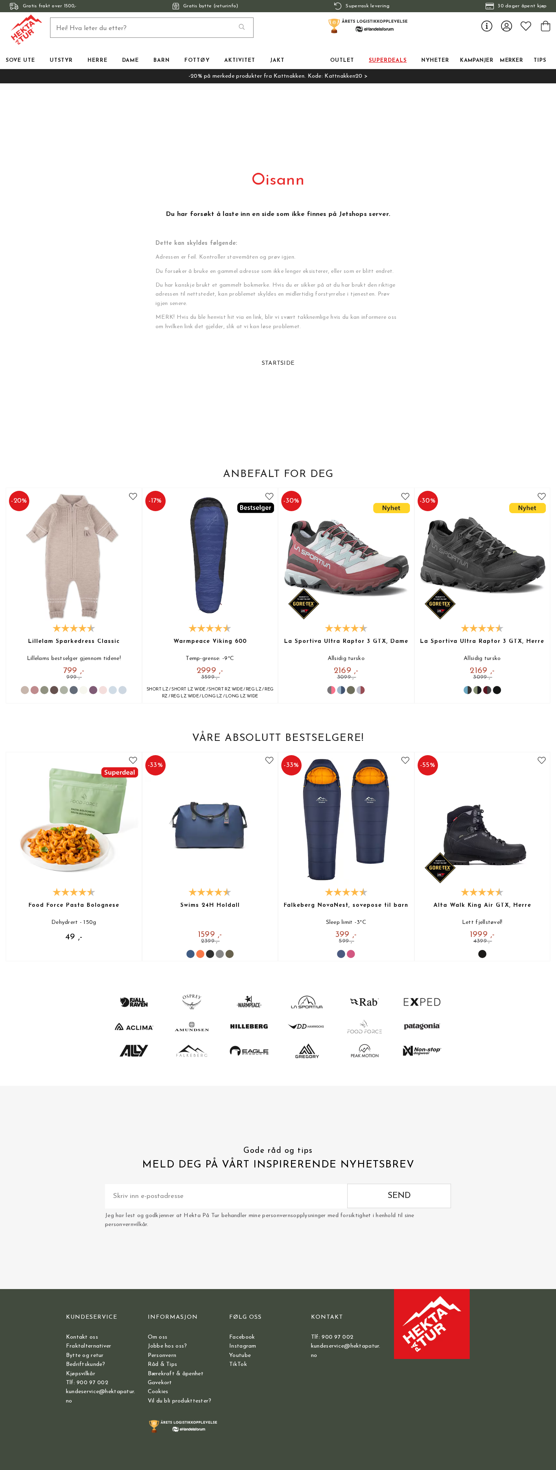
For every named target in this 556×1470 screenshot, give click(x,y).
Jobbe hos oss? (167, 1346)
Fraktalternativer (89, 1346)
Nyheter (435, 60)
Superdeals (388, 60)
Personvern (162, 1355)
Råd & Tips (162, 1364)
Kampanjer (476, 60)
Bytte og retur (85, 1355)
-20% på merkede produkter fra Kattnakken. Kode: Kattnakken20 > (278, 76)
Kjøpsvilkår (80, 1374)
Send (399, 1195)
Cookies (158, 1392)
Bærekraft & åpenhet (176, 1374)
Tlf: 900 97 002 (87, 1383)
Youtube (240, 1355)
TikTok (238, 1364)
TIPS (540, 60)
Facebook (242, 1337)
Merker (511, 60)
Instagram (242, 1346)
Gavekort (160, 1383)
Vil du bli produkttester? (180, 1401)
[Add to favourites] (133, 496)
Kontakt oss (82, 1337)
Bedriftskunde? (85, 1364)
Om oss (158, 1337)
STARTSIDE (278, 363)
